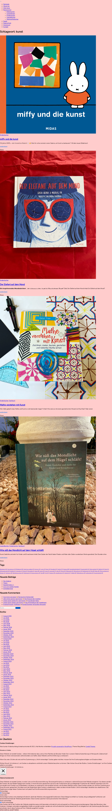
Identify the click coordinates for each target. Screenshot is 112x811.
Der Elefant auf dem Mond (12, 284)
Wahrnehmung (81, 573)
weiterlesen (3, 146)
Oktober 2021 (7, 726)
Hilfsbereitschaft (5, 571)
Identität (13, 571)
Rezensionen (7, 10)
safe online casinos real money (12, 599)
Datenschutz (7, 23)
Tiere (42, 573)
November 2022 (8, 701)
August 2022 (7, 707)
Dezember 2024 (8, 654)
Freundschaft (85, 569)
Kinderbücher (11, 16)
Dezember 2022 (8, 699)
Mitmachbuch (78, 571)
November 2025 (8, 633)
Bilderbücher (11, 12)
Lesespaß (52, 571)
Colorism (37, 569)
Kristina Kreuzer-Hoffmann (11, 604)
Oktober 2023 (7, 680)
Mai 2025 (6, 644)
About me (6, 6)
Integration (19, 571)
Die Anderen (7, 581)
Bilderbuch (19, 569)
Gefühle (101, 569)
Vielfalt (73, 573)
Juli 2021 (6, 731)
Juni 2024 (6, 665)
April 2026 (6, 624)
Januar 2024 (7, 675)
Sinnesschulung (35, 573)
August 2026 (7, 616)
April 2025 (6, 646)
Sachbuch (12, 401)
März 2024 (6, 671)
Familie (60, 569)
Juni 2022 (6, 710)
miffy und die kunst (9, 139)
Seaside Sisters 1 (8, 585)
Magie (63, 571)
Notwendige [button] (4, 791)
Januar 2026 (7, 629)
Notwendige (6, 793)
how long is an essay (9, 597)
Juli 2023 (6, 686)
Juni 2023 (6, 688)
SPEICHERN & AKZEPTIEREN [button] (9, 810)
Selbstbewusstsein (18, 573)
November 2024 (8, 656)
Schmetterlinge (8, 589)
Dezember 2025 (8, 631)
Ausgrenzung (12, 569)
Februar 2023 (7, 695)
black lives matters (29, 569)
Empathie (54, 569)
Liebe (58, 571)
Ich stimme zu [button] (19, 767)
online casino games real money (13, 603)
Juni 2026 (6, 620)
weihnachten (90, 573)
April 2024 (6, 669)
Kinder (25, 571)
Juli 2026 (6, 618)
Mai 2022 (6, 712)
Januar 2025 (7, 652)
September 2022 (8, 705)
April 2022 (6, 714)
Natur (97, 571)
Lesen (47, 571)
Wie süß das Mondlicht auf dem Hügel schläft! (22, 550)
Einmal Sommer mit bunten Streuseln (34, 604)
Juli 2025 (6, 641)
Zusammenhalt (98, 573)
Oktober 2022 (7, 703)
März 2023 (6, 693)
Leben (37, 571)
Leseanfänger (11, 14)
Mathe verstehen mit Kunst (12, 404)
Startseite (6, 4)
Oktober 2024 (7, 658)
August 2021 (7, 729)
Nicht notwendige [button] (5, 801)
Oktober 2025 (7, 635)
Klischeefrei (31, 571)
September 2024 (8, 659)
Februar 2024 (7, 673)
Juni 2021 (6, 733)
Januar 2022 (7, 720)
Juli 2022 (6, 709)
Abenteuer (3, 569)
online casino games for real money (14, 601)
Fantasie (66, 569)
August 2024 (7, 661)
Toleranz (52, 573)
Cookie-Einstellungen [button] (7, 767)
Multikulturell (86, 571)
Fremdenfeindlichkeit (74, 569)
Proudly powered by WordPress (61, 747)
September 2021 (8, 727)
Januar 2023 (7, 697)
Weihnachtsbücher (12, 19)
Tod (47, 573)
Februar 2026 (7, 627)
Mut (93, 571)
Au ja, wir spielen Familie (11, 587)
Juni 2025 (6, 642)
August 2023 (7, 684)
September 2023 (8, 682)
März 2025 (6, 648)
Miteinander (70, 571)
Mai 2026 (6, 622)
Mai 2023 (6, 690)
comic (43, 569)
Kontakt (5, 27)
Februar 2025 (7, 650)
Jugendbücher (11, 17)
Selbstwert (27, 573)
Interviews (6, 8)
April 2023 (6, 692)
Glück (106, 569)
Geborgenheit (94, 569)
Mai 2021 (6, 735)
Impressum (6, 25)
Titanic (5, 583)
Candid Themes (90, 747)
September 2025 (8, 637)
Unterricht (67, 573)
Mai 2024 (6, 667)
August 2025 (7, 639)
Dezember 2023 (8, 676)
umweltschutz (59, 573)
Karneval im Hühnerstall (25, 597)
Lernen (42, 571)
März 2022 (6, 716)
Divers (47, 569)
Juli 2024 (6, 663)
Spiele (5, 21)
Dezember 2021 (8, 722)
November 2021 (8, 724)
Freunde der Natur (33, 601)
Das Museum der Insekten (32, 599)
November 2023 (8, 678)
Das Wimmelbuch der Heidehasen (35, 603)
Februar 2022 (7, 718)
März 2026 (6, 625)
